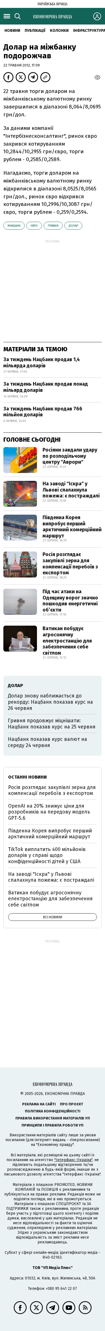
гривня (53, 226)
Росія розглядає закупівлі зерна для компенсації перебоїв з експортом (70, 563)
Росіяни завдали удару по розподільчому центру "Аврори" (70, 456)
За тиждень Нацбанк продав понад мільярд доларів (45, 387)
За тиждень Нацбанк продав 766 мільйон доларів (42, 412)
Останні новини (27, 777)
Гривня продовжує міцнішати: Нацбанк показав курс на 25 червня (51, 723)
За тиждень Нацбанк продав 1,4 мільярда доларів (41, 362)
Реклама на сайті (39, 1104)
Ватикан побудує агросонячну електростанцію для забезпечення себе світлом (67, 640)
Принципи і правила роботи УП (52, 1125)
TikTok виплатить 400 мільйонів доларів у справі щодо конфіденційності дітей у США (47, 855)
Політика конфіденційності (52, 1111)
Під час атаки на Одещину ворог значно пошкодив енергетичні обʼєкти (70, 600)
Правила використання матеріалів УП (52, 1118)
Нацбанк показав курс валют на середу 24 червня (47, 742)
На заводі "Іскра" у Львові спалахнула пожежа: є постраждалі (71, 490)
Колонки (59, 30)
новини (12, 30)
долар (73, 226)
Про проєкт (71, 1104)
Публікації (35, 30)
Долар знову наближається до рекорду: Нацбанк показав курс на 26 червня (50, 702)
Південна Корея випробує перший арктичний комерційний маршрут (72, 526)
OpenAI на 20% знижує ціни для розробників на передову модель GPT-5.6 (49, 812)
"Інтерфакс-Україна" (73, 1159)
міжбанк (14, 226)
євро (34, 226)
